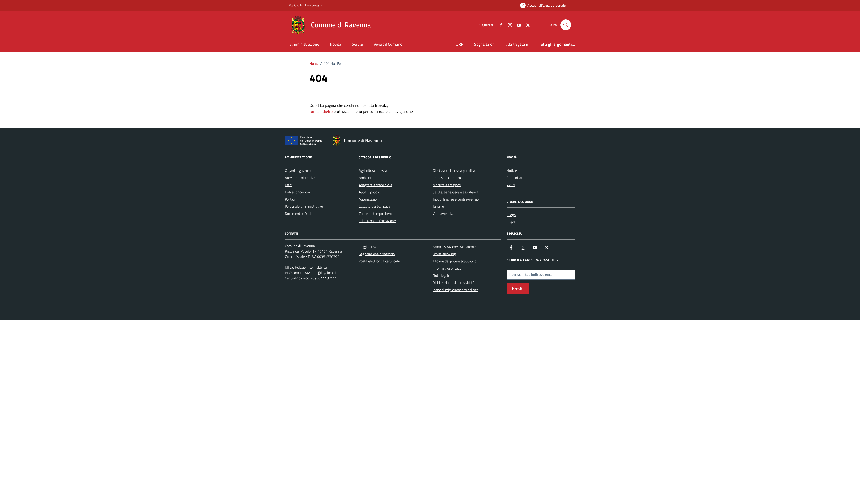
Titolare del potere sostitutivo (454, 261)
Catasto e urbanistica (374, 206)
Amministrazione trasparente (454, 246)
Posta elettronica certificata (379, 261)
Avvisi (511, 185)
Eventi (511, 222)
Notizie (512, 170)
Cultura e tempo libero (375, 213)
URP (459, 44)
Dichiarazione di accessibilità (453, 282)
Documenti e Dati (298, 213)
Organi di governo (298, 170)
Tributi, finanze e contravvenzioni (457, 199)
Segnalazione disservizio (377, 254)
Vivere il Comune (388, 44)
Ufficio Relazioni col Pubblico (306, 267)
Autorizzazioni (369, 199)
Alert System (517, 44)
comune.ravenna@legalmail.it (314, 272)
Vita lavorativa (443, 213)
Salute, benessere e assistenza (455, 192)
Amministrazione (304, 44)
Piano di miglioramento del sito (455, 289)
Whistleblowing (444, 254)
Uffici (288, 185)
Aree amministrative (300, 177)
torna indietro (321, 111)
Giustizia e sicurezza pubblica (454, 170)
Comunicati (515, 177)
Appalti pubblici (370, 192)
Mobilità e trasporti (447, 185)
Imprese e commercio (448, 177)
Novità (335, 44)
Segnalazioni (485, 44)
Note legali (441, 275)
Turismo (438, 206)
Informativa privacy (447, 268)
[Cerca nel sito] (565, 24)
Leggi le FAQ (368, 246)
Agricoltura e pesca (373, 170)
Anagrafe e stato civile (375, 185)
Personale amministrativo (304, 206)
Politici (290, 199)
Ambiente (366, 177)
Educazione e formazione (377, 220)
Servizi (357, 44)
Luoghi (511, 215)
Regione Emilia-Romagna (305, 5)
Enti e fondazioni (297, 192)
